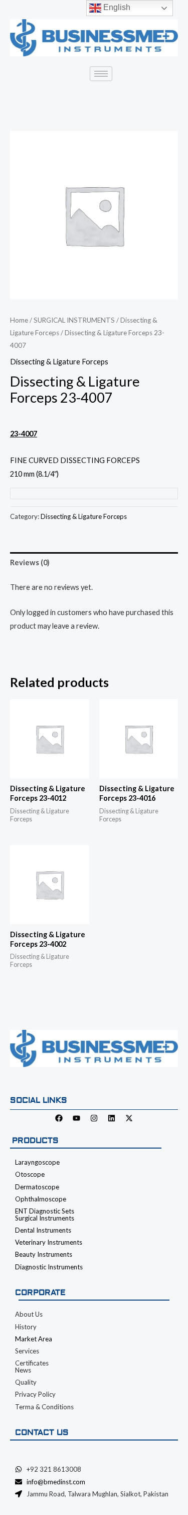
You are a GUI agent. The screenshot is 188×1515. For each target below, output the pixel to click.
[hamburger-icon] (101, 73)
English (115, 7)
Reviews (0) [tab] (30, 562)
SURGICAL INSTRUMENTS (74, 320)
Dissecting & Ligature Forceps (59, 361)
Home (19, 320)
